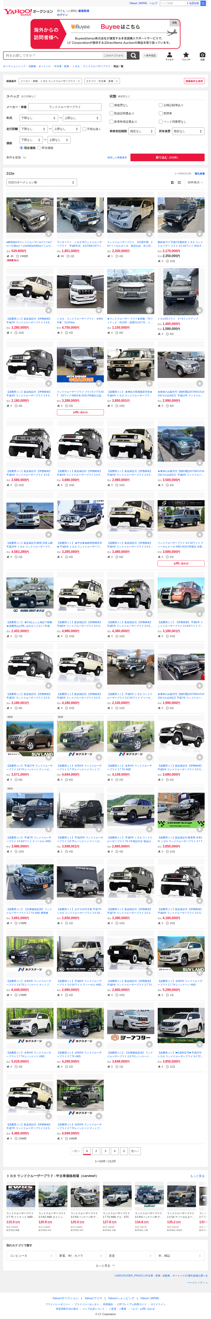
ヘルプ (153, 3)
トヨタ (76, 66)
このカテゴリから (113, 55)
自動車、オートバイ (40, 66)
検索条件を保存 (194, 81)
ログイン (62, 14)
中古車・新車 (61, 66)
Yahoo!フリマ (93, 1298)
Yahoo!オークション (65, 1298)
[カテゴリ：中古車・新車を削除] (116, 81)
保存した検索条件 (117, 157)
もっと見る (197, 1175)
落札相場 (200, 173)
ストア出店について (93, 1308)
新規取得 (84, 10)
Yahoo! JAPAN (138, 3)
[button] (105, 1265)
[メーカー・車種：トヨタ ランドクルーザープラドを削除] (78, 81)
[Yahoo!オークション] (29, 10)
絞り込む (167, 157)
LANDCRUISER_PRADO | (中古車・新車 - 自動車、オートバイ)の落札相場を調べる (161, 1275)
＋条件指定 (150, 55)
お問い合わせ (80, 412)
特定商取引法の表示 (67, 1308)
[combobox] (53, 55)
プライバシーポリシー (58, 1304)
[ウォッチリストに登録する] (48, 233)
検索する (133, 55)
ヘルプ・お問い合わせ (142, 1308)
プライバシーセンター (86, 1304)
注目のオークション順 (22, 182)
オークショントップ (14, 66)
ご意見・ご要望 (117, 1308)
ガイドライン (158, 1304)
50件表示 (194, 182)
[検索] (203, 3)
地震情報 (194, 3)
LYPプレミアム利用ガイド (132, 1304)
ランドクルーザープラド (96, 66)
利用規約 (108, 1304)
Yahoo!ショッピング (121, 1298)
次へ (134, 1151)
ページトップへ (196, 1282)
